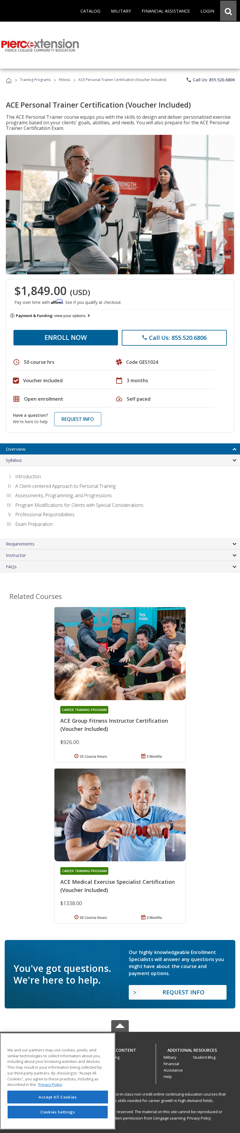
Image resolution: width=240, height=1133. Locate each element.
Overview (15, 449)
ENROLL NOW (65, 337)
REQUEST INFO (77, 419)
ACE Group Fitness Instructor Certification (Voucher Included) (114, 724)
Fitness (64, 79)
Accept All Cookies (58, 1097)
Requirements (20, 544)
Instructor (16, 555)
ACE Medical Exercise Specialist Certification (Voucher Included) (117, 885)
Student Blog (204, 1057)
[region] (57, 1081)
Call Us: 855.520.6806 (210, 80)
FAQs (11, 566)
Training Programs (35, 79)
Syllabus (14, 460)
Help (168, 1076)
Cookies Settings (57, 1112)
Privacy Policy (199, 1118)
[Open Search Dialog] (228, 11)
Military (170, 1057)
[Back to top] (120, 1048)
